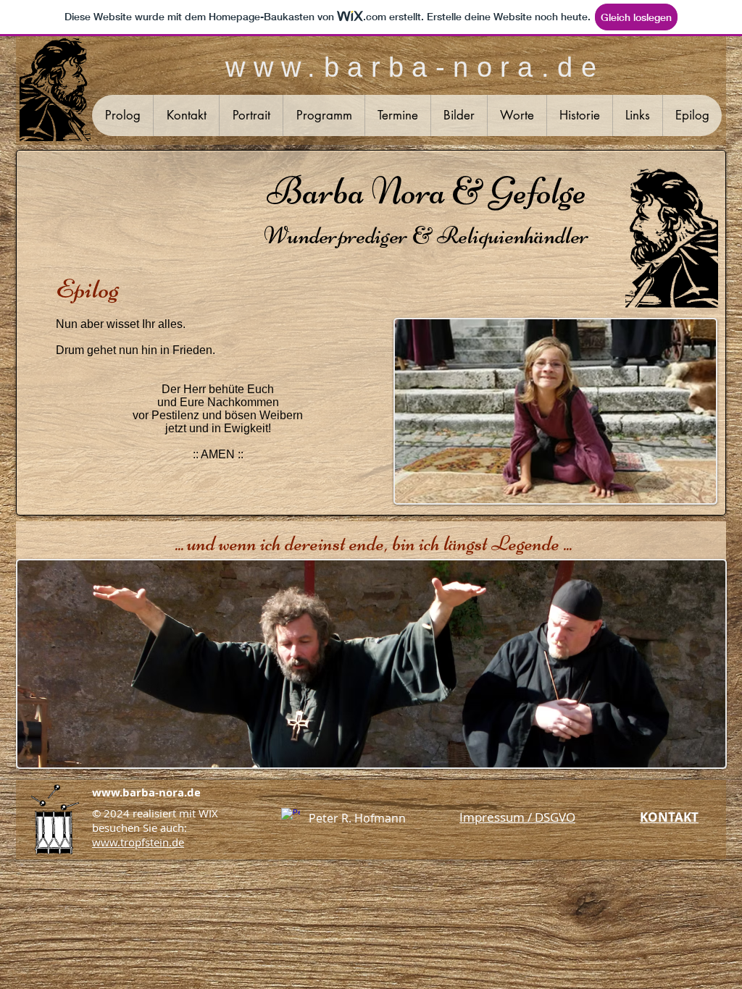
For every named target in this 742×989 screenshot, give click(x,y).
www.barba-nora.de (146, 792)
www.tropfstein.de (138, 842)
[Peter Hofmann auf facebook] (290, 817)
